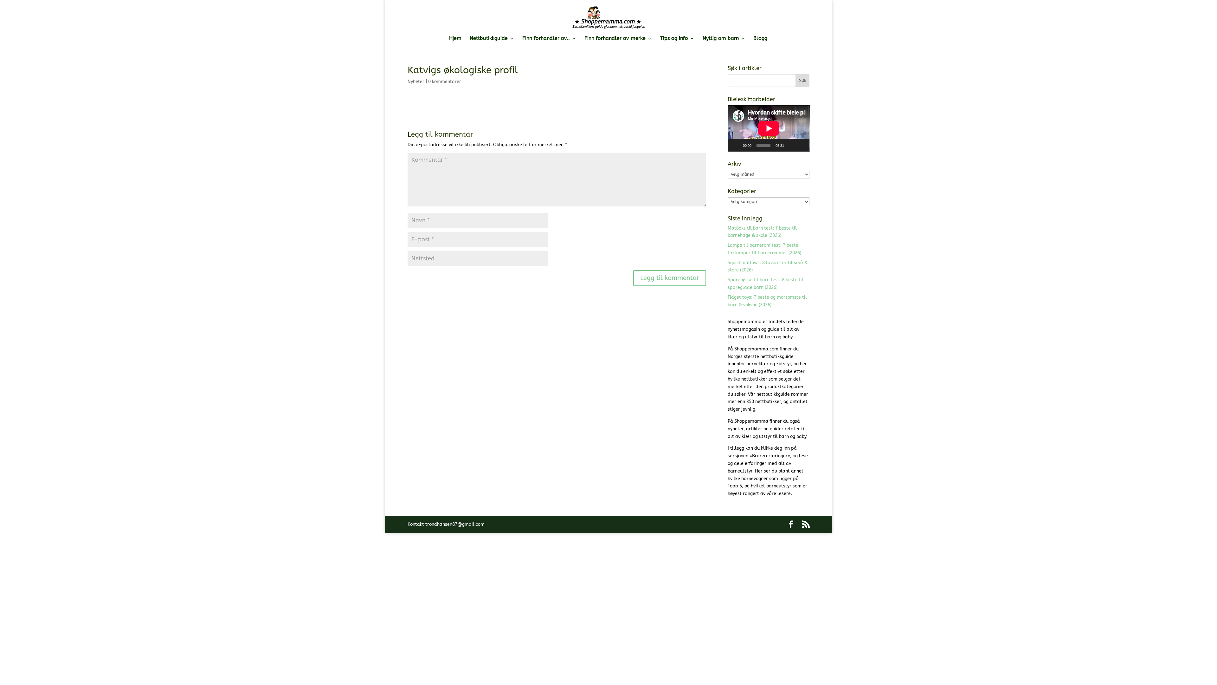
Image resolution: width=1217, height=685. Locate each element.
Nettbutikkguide (489, 38)
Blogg (760, 38)
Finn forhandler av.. (546, 38)
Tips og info (674, 38)
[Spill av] (736, 145)
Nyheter (416, 81)
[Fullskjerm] (801, 145)
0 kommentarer (444, 81)
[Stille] (791, 145)
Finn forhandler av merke (615, 38)
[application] (769, 128)
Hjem (455, 38)
